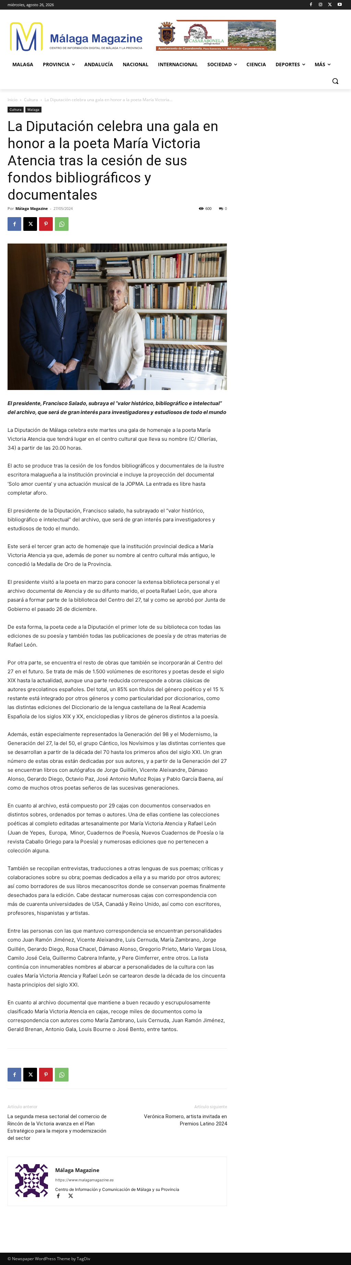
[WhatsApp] (62, 224)
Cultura (31, 100)
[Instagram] (321, 5)
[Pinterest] (46, 224)
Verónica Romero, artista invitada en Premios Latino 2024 (185, 1120)
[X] (330, 5)
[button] (335, 81)
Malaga (33, 109)
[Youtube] (339, 5)
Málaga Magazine (31, 208)
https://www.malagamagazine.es (84, 1180)
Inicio (12, 100)
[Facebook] (311, 5)
